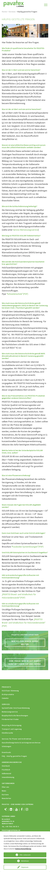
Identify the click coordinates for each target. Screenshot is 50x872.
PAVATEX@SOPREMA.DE (11, 830)
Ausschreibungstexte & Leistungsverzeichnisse (21, 743)
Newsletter (6, 798)
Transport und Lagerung (12, 729)
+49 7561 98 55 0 (12, 827)
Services (12, 11)
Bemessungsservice (10, 712)
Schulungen (6, 746)
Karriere (5, 795)
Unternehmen (8, 783)
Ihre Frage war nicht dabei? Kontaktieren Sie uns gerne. (25, 662)
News (4, 791)
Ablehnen (25, 861)
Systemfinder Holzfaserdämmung (16, 708)
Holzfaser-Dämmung (10, 691)
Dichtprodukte (8, 694)
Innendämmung (8, 777)
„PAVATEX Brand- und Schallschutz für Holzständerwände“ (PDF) (23, 622)
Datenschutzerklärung (23, 849)
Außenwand (6, 773)
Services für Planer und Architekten (16, 739)
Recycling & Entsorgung (11, 725)
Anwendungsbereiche (12, 762)
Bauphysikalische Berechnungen (15, 716)
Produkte (6, 687)
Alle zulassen (25, 855)
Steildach (6, 766)
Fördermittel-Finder (10, 719)
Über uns (5, 787)
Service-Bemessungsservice (25, 229)
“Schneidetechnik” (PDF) (17, 293)
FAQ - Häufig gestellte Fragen (14, 756)
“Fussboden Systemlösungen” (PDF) (28, 546)
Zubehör (5, 698)
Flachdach (6, 770)
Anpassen (25, 867)
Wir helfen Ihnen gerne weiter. (25, 643)
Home (4, 11)
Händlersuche (7, 733)
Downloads (6, 752)
